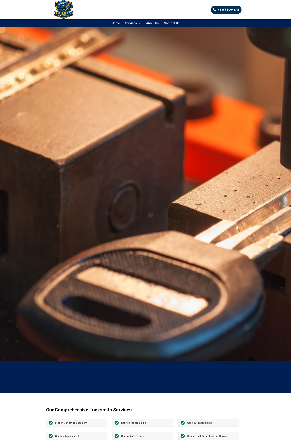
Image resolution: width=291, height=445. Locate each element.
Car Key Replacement (67, 436)
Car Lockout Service (132, 436)
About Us (152, 23)
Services (131, 23)
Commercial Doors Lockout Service (207, 436)
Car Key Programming (133, 422)
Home (116, 23)
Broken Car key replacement (71, 422)
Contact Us (171, 23)
